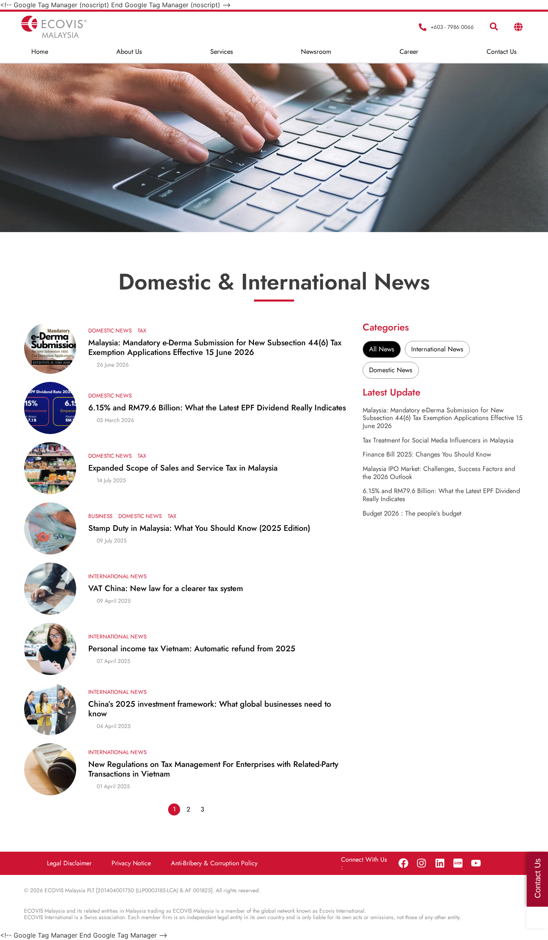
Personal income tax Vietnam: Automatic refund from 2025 (191, 649)
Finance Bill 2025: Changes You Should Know (427, 454)
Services (221, 51)
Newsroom (316, 51)
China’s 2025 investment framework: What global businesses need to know (209, 709)
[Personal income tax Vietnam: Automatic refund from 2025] (50, 649)
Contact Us (502, 51)
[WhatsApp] (537, 917)
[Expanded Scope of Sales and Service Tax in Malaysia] (50, 468)
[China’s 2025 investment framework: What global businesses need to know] (50, 709)
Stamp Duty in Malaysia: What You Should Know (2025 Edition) (200, 528)
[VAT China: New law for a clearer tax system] (50, 589)
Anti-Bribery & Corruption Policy (214, 863)
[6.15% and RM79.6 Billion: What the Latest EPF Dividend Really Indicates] (50, 408)
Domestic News (110, 330)
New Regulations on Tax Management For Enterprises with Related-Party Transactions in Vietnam (213, 769)
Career (409, 51)
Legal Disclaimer (69, 863)
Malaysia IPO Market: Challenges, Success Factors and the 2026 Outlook (439, 472)
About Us (129, 51)
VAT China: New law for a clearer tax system (165, 588)
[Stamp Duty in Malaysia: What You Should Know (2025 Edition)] (50, 528)
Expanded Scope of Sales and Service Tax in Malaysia (184, 468)
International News (117, 576)
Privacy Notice (131, 863)
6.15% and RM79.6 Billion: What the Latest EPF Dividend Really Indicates (217, 408)
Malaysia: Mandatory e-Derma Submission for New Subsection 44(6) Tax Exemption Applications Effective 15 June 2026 (214, 347)
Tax (142, 330)
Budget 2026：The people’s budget (412, 513)
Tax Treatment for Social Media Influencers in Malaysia (438, 440)
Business (100, 516)
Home (39, 51)
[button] (494, 27)
